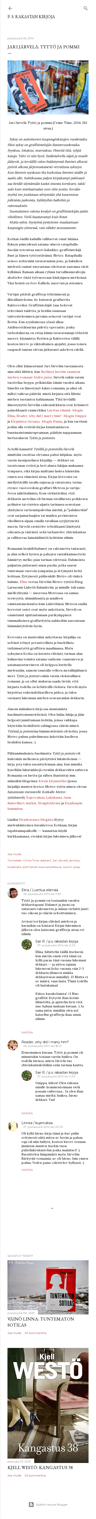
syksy (76, 867)
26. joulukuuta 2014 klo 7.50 (42, 894)
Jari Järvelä (60, 860)
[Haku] (86, 7)
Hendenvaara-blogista (36, 819)
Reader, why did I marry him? (45, 1042)
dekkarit (45, 860)
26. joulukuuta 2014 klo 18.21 (42, 1046)
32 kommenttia (35, 1475)
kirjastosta (14, 867)
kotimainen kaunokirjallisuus (42, 867)
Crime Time (31, 860)
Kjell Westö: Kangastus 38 (40, 1467)
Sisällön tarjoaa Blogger (52, 1504)
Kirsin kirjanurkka (53, 781)
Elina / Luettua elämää (39, 890)
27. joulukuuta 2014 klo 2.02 (56, 945)
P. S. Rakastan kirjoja (31, 16)
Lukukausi (54, 797)
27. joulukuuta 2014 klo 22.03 (43, 1126)
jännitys (74, 860)
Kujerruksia (35, 797)
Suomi (67, 867)
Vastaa (27, 1032)
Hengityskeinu (49, 803)
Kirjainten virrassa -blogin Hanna (36, 421)
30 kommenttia (35, 1333)
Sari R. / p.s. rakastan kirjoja (56, 941)
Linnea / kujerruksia (37, 1123)
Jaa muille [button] (14, 854)
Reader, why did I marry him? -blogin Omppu (51, 416)
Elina (23, 582)
